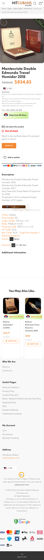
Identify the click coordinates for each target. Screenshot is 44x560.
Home (4, 8)
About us (6, 367)
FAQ (4, 406)
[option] (22, 41)
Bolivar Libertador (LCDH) (8, 325)
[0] (40, 3)
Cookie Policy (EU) (10, 395)
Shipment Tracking (10, 438)
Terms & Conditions (10, 387)
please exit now (22, 485)
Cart (4, 430)
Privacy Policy (8, 391)
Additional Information (14, 252)
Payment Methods (10, 410)
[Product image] (11, 306)
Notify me (9, 145)
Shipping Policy (9, 402)
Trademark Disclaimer (12, 414)
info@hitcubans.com (10, 458)
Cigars (9, 8)
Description (8, 174)
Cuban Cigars (17, 8)
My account (7, 434)
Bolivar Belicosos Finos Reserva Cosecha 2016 (32, 326)
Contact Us (7, 371)
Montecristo (28, 8)
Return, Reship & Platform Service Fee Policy (21, 399)
